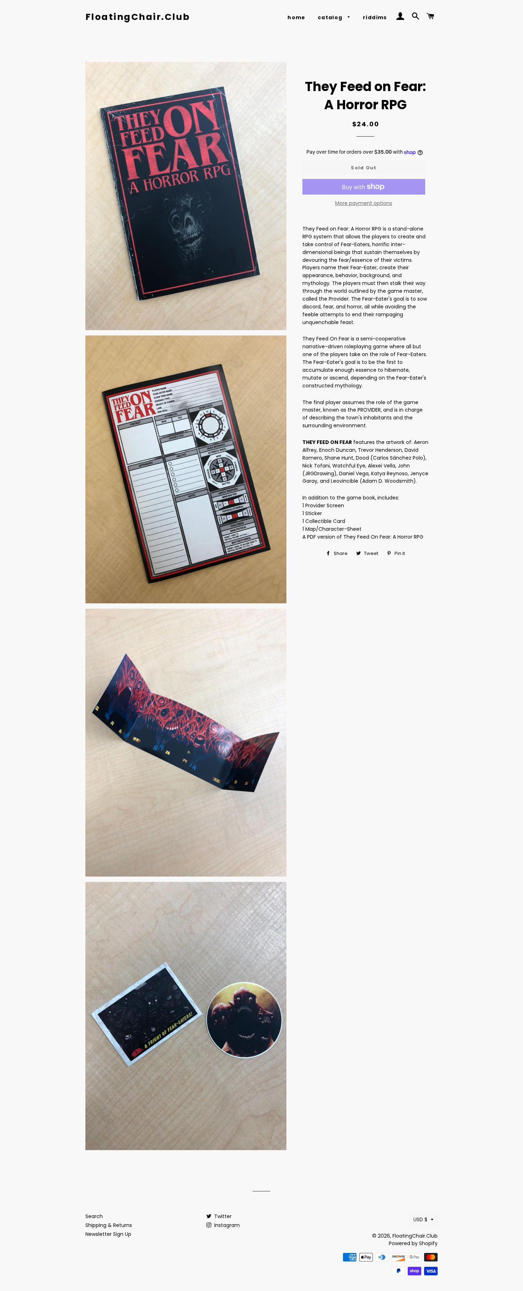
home (296, 17)
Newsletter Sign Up (108, 1234)
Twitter (222, 1216)
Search (94, 1216)
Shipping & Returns (108, 1225)
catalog (331, 17)
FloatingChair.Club (137, 17)
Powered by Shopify (413, 1243)
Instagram (226, 1225)
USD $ (420, 1219)
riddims (375, 17)
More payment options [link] (363, 203)
